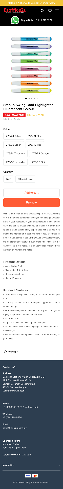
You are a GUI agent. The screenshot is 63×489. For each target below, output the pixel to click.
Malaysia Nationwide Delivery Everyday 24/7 (31, 2)
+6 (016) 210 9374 (12, 417)
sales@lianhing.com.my (15, 428)
